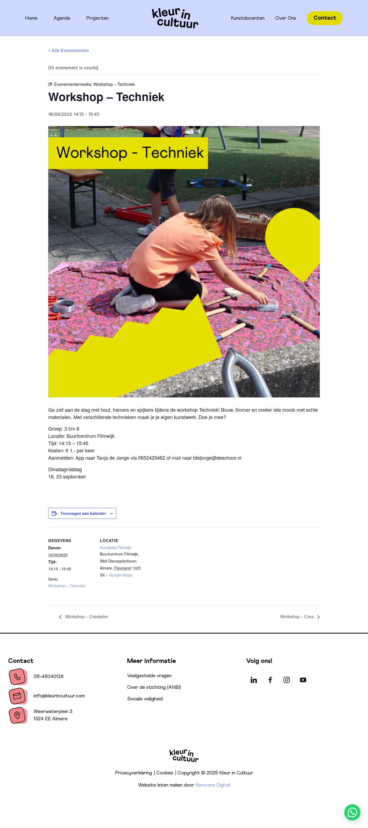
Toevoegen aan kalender (83, 513)
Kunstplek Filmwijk (115, 547)
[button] (352, 812)
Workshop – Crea (297, 616)
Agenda (62, 18)
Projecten (97, 18)
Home (31, 18)
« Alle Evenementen (68, 50)
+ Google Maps (119, 575)
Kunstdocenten (248, 18)
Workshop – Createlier (86, 616)
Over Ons (285, 18)
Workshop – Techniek (66, 585)
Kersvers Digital (213, 785)
